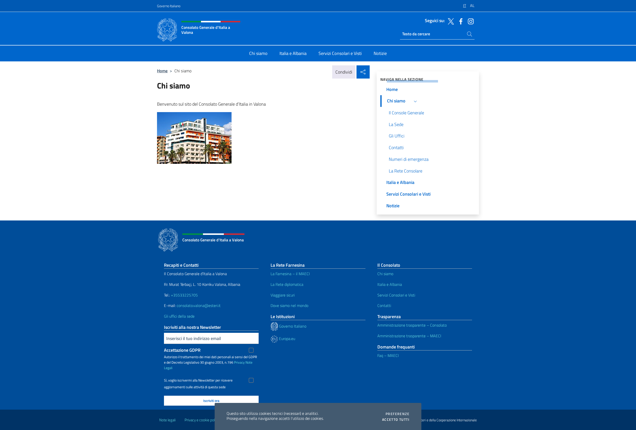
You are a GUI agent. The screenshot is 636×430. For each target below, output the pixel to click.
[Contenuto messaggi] (263, 138)
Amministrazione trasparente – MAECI (409, 336)
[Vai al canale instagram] (470, 21)
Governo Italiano (168, 5)
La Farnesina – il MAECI (290, 274)
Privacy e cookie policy (202, 420)
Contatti (384, 305)
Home (162, 71)
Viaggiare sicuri (283, 295)
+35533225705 (184, 295)
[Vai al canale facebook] (460, 21)
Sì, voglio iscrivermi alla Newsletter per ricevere (198, 380)
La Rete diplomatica (287, 284)
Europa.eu (286, 339)
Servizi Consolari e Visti (396, 295)
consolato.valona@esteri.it (199, 305)
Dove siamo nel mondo (289, 305)
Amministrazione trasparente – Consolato (412, 325)
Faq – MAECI (388, 355)
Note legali (167, 420)
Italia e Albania (389, 284)
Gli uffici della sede (179, 316)
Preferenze (397, 414)
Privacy (239, 362)
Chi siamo (385, 274)
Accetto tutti (395, 419)
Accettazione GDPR (182, 350)
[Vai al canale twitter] (450, 21)
